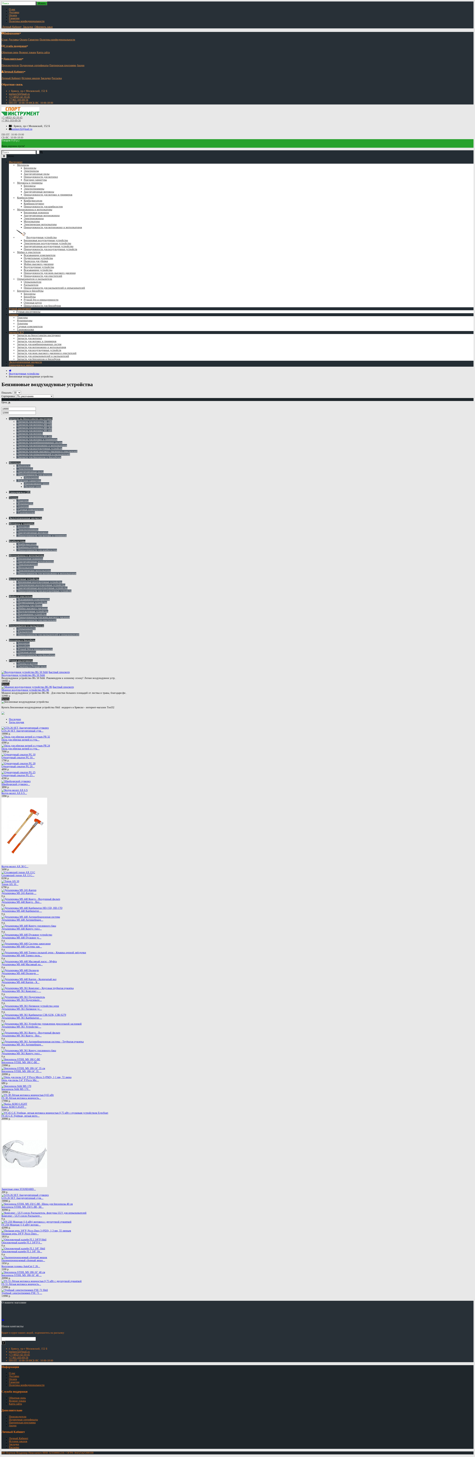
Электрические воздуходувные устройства (47, 243)
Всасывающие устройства (38, 270)
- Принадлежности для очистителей (36, 620)
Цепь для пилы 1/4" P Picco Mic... (20, 1080)
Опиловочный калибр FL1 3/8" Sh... (21, 1251)
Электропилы (31, 171)
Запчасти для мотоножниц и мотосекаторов (41, 347)
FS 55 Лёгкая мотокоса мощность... (21, 1284)
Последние (15, 719)
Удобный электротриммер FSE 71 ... (21, 1293)
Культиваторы (24, 320)
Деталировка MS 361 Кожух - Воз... (21, 1035)
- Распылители (24, 631)
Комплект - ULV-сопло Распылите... (21, 1215)
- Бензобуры (23, 646)
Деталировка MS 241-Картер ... (18, 893)
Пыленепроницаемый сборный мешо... (23, 1260)
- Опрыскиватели (26, 628)
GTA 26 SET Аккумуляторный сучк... (22, 730)
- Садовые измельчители (30, 509)
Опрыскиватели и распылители (34, 279)
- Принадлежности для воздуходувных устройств (43, 591)
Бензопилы (30, 168)
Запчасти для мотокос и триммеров (36, 341)
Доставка (14, 12)
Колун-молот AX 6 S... (14, 793)
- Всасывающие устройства (31, 614)
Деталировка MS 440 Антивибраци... (22, 920)
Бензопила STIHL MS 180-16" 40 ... (21, 1275)
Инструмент (15, 162)
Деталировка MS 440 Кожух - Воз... (21, 902)
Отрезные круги (33, 302)
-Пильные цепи (32, 486)
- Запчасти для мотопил (29, 433)
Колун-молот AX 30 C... (14, 866)
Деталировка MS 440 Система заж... (21, 946)
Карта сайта (43, 52)
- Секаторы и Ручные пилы (31, 666)
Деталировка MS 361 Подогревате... (21, 1000)
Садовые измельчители (30, 326)
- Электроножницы (27, 564)
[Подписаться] (3, 1343)
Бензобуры (30, 296)
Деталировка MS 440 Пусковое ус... (21, 937)
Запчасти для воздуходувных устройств (39, 350)
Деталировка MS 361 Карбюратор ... (21, 1017)
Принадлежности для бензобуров (42, 305)
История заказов (31, 78)
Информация (11, 33)
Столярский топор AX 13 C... (17, 875)
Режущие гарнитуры (35, 180)
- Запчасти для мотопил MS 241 (34, 436)
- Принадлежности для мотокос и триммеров (41, 535)
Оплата (13, 15)
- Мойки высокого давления (32, 608)
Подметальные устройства (38, 258)
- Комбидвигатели (26, 544)
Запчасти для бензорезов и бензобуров (38, 359)
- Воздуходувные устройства (32, 611)
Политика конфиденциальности (27, 21)
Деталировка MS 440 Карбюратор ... (21, 911)
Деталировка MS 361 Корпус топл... (21, 1053)
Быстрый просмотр (59, 672)
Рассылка (57, 78)
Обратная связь (9, 52)
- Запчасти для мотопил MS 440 (34, 430)
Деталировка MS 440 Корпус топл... (21, 928)
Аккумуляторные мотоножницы (42, 215)
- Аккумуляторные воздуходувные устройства (42, 588)
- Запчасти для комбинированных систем (39, 442)
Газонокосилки (25, 329)
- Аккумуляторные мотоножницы (35, 561)
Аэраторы (22, 323)
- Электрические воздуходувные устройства (40, 585)
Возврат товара (27, 52)
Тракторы (22, 317)
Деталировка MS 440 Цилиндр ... (20, 973)
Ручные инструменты (28, 311)
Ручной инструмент (20, 308)
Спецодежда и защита (21, 365)
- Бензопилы (23, 465)
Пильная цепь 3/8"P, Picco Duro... (20, 1233)
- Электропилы (24, 468)
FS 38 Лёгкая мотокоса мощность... (21, 1098)
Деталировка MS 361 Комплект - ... (21, 991)
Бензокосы (29, 185)
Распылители (31, 285)
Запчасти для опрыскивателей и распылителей (43, 356)
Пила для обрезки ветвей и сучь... (20, 739)
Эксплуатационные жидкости (25, 362)
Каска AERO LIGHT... (13, 1107)
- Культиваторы (24, 503)
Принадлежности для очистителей (43, 276)
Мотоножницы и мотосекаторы (34, 209)
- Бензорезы (23, 643)
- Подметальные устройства (31, 602)
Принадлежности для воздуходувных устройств (50, 249)
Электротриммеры (34, 188)
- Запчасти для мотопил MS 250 (34, 424)
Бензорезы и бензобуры (30, 290)
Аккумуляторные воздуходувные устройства (48, 246)
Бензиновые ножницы (36, 212)
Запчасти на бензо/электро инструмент (39, 335)
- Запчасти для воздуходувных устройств (39, 448)
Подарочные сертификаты (34, 65)
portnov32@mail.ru (19, 94)
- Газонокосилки (25, 512)
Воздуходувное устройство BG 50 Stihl (23, 675)
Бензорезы (29, 293)
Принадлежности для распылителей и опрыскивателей (54, 288)
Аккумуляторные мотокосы (39, 191)
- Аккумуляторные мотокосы (32, 532)
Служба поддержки (15, 46)
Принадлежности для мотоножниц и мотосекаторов (53, 227)
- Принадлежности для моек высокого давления (43, 617)
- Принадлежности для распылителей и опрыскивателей (47, 634)
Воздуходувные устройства (41, 237)
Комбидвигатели (33, 200)
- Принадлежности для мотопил (34, 474)
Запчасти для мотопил (29, 338)
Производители (10, 65)
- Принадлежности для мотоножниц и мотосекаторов (46, 573)
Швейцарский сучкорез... (15, 784)
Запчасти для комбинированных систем (39, 344)
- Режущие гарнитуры (28, 480)
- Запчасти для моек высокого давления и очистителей (46, 451)
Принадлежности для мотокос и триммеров (48, 194)
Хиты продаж (16, 722)
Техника (13, 314)
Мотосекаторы (32, 221)
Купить (5, 684)
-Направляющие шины (36, 483)
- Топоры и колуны (27, 663)
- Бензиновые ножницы (29, 558)
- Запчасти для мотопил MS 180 (34, 421)
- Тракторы (22, 500)
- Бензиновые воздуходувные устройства (39, 582)
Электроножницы (34, 218)
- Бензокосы (23, 526)
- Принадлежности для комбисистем (36, 550)
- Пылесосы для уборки (29, 605)
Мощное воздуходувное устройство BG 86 (25, 690)
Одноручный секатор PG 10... (18, 757)
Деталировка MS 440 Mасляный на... (22, 964)
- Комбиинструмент (27, 547)
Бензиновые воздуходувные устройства (46, 240)
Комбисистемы (25, 197)
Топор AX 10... (9, 884)
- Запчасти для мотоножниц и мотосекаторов (41, 445)
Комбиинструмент (34, 203)
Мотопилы (23, 165)
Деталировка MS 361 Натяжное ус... (21, 1009)
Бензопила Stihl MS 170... (15, 1089)
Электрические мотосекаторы (40, 224)
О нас (12, 9)
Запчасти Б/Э (16, 332)
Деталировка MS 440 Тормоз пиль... (21, 955)
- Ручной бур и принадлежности (34, 649)
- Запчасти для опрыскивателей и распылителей (43, 454)
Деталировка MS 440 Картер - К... (20, 982)
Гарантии (14, 18)
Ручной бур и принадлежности (41, 299)
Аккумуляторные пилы (36, 174)
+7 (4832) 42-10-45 (19, 97)
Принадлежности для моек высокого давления (50, 273)
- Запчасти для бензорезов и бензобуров (38, 457)
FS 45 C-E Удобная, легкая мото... (20, 1115)
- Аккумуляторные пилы (30, 471)
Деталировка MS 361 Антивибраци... (22, 1044)
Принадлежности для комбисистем (43, 206)
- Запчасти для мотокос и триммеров (36, 439)
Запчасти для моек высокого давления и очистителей (46, 353)
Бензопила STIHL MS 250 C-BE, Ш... (22, 1207)
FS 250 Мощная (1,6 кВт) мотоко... (21, 1224)
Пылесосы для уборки (36, 261)
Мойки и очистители (29, 252)
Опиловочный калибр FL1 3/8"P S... (21, 1242)
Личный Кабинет (14, 71)
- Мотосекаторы (25, 567)
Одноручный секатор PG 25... (18, 775)
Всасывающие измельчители (39, 255)
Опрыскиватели (32, 282)
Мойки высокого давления (38, 264)
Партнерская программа (62, 65)
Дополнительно (13, 59)
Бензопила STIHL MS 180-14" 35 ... (21, 1071)
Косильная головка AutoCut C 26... (20, 1266)
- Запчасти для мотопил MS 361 (34, 427)
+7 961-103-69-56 (18, 100)
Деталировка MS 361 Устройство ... (21, 1026)
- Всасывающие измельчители (33, 599)
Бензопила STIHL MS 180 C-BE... (20, 1062)
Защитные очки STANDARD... (18, 1189)
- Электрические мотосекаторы (33, 570)
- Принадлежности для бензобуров (35, 655)
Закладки (46, 78)
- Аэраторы (22, 506)
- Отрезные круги (26, 652)
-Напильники (31, 477)
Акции (80, 65)
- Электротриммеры (27, 529)
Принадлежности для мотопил (41, 177)
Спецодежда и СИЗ (19, 492)
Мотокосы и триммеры (29, 182)
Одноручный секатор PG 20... (18, 766)
